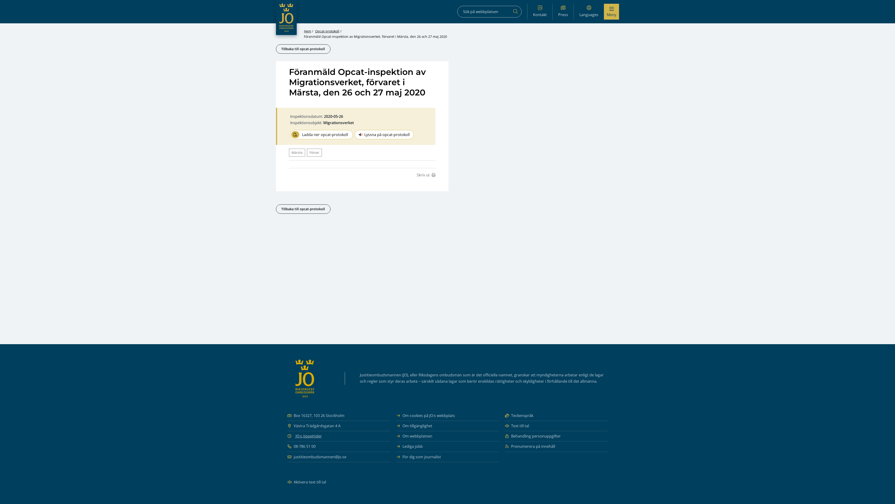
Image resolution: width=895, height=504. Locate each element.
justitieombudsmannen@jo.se (320, 456)
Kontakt (540, 14)
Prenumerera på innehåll (533, 446)
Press (563, 14)
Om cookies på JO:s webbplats (429, 415)
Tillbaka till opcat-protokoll (303, 49)
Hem (307, 31)
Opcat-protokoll (327, 31)
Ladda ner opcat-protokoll (325, 134)
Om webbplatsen (417, 436)
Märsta (297, 152)
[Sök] (515, 11)
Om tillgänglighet (417, 425)
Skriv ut (423, 175)
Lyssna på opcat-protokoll (387, 134)
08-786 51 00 (305, 446)
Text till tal (520, 425)
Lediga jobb (413, 446)
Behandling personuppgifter (536, 436)
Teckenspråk (522, 415)
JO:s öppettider (309, 436)
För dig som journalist (422, 456)
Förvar (314, 152)
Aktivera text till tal (310, 482)
